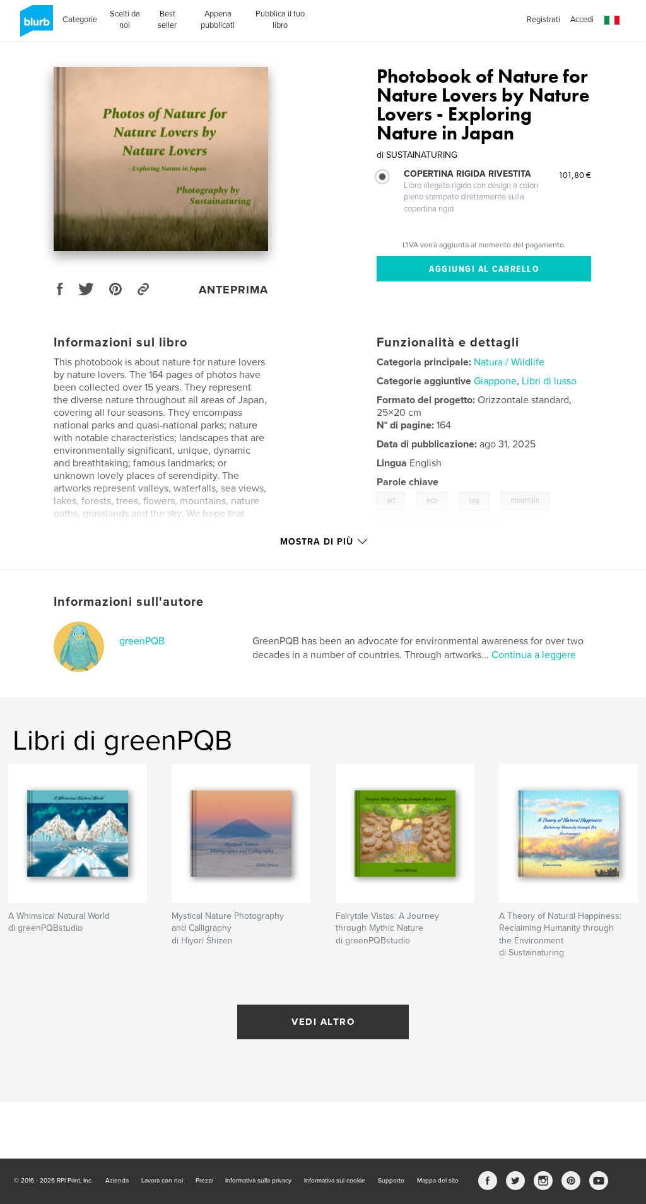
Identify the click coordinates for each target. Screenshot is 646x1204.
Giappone (495, 381)
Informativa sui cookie (334, 1180)
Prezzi (204, 1180)
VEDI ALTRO (323, 1021)
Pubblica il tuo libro (280, 19)
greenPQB (142, 641)
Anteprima (233, 290)
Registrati (543, 20)
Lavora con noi (162, 1180)
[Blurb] (34, 25)
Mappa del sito (438, 1180)
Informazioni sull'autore (129, 602)
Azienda (117, 1180)
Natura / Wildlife (509, 362)
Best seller (167, 19)
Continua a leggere (533, 655)
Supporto (391, 1180)
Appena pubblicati (218, 19)
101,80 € (574, 174)
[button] (612, 20)
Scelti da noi (125, 19)
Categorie (79, 20)
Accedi (582, 20)
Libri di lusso (549, 381)
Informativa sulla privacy (258, 1180)
